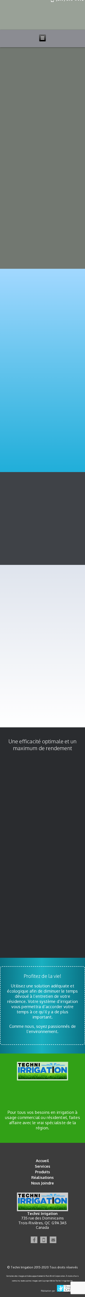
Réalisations (42, 1177)
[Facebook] (34, 1239)
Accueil (42, 1160)
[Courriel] (53, 1239)
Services (42, 1166)
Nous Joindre (42, 1183)
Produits (42, 1172)
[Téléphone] (43, 1239)
